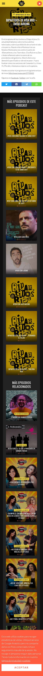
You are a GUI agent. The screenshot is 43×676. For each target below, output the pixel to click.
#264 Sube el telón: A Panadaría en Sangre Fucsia (21, 449)
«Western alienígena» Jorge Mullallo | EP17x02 (21, 550)
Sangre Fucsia (22, 445)
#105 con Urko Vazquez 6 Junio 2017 (22, 135)
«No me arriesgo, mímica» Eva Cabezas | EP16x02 (21, 584)
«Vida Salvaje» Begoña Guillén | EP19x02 (21, 483)
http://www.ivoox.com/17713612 (21, 73)
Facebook (14, 78)
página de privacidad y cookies (16, 660)
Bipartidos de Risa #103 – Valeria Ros (21, 370)
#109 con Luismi (21, 270)
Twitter (22, 78)
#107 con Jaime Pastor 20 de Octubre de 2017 (21, 202)
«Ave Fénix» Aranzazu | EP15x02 (21, 619)
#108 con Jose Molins (21, 304)
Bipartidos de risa (23, 14)
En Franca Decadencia (22, 414)
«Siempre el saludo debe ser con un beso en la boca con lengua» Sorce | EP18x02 (21, 515)
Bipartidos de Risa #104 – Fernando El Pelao (21, 336)
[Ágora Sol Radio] (21, 3)
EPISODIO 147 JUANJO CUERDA (21, 417)
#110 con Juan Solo (21, 236)
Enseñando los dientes (22, 479)
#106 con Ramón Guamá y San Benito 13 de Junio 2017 (21, 168)
